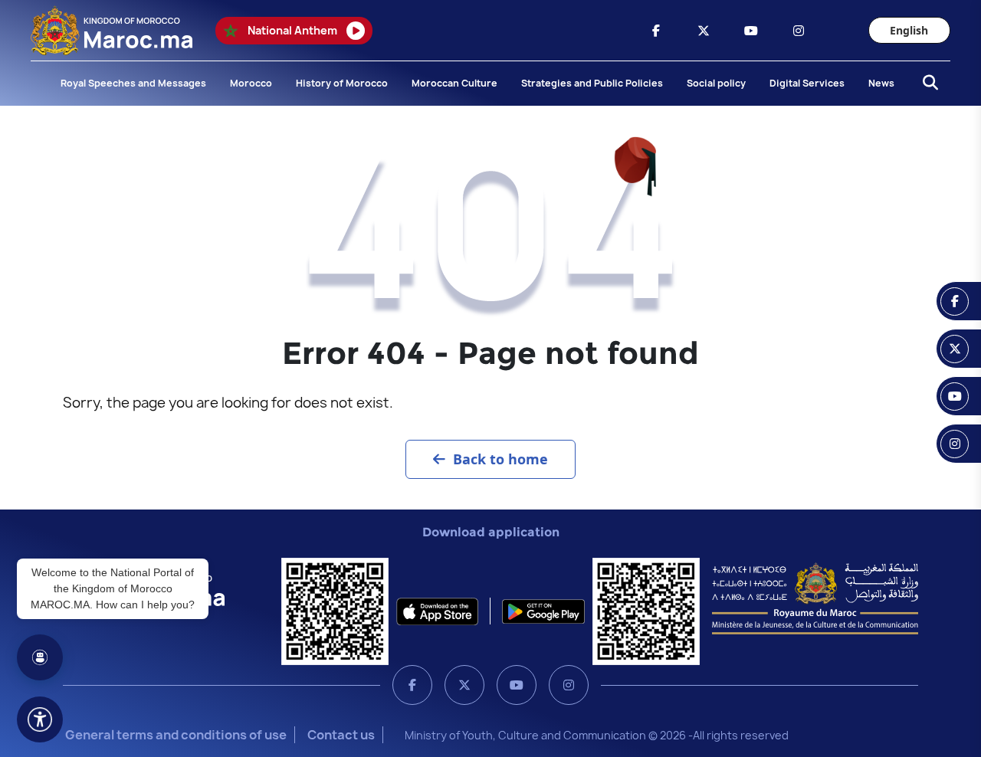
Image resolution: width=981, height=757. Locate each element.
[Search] (926, 83)
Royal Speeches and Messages (133, 83)
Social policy (716, 83)
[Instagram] (569, 685)
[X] (464, 685)
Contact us (341, 734)
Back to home (500, 459)
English (909, 30)
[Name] (40, 719)
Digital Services (807, 83)
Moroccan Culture (454, 83)
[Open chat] (40, 657)
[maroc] (656, 30)
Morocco (251, 83)
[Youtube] (516, 685)
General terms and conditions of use (176, 734)
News (881, 83)
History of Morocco (342, 83)
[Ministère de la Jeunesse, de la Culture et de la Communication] (815, 597)
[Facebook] (412, 685)
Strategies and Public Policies (592, 83)
